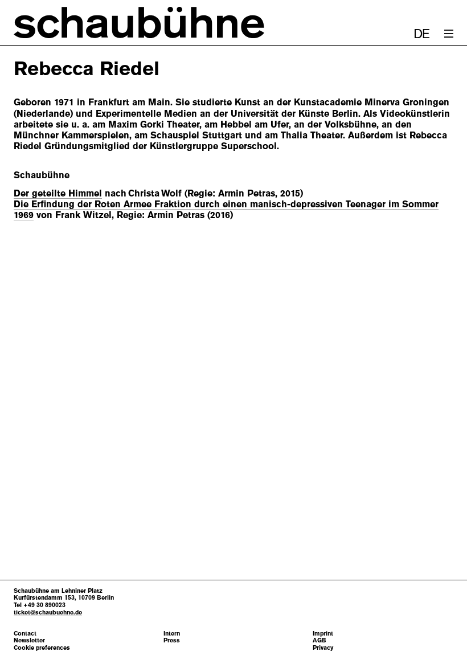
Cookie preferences (42, 647)
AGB (319, 640)
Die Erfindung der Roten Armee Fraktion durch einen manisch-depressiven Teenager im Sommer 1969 (226, 209)
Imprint (323, 633)
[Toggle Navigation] (448, 33)
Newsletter (29, 640)
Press (171, 640)
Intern (171, 633)
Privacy (323, 647)
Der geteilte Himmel (58, 193)
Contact (25, 633)
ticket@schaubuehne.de (48, 612)
